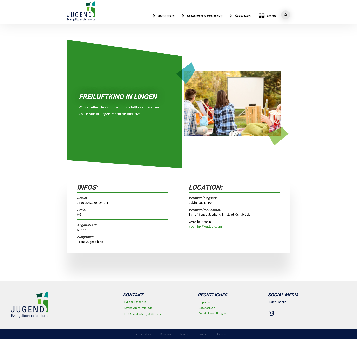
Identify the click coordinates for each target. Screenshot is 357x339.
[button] (267, 16)
